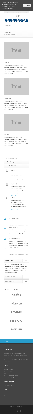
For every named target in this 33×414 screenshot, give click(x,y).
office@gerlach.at (23, 12)
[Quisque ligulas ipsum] (16, 312)
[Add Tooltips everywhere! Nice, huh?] (16, 295)
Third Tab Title (9, 281)
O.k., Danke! (27, 5)
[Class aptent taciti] (16, 321)
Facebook (14, 15)
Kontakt (6, 396)
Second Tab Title (10, 276)
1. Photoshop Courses (12, 158)
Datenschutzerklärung (7, 8)
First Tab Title (9, 260)
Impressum (7, 394)
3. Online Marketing (11, 165)
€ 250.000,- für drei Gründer (12, 385)
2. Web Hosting (10, 162)
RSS (18, 15)
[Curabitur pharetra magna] (16, 303)
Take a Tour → (14, 182)
